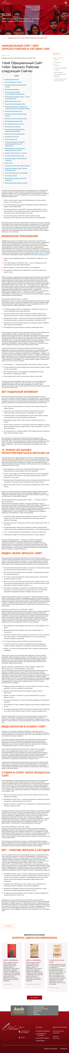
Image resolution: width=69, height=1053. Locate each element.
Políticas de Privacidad (50, 1048)
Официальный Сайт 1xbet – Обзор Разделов (17, 165)
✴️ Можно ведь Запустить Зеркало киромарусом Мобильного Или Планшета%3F (15, 143)
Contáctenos (63, 1048)
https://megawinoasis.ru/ (41, 254)
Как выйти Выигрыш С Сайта (13, 82)
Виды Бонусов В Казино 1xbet (13, 111)
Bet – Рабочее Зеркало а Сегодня (14, 124)
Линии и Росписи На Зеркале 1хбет (15, 104)
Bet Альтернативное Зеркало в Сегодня (16, 183)
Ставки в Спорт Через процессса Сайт (16, 118)
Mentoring (41, 1040)
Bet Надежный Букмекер (12, 89)
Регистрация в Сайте (11, 175)
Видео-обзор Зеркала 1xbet (13, 101)
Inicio (4, 38)
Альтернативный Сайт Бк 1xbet (13, 121)
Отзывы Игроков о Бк (11, 139)
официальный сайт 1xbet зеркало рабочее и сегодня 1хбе (27, 38)
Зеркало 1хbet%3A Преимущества (14, 134)
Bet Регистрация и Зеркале (12, 126)
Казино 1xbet (8, 163)
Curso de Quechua (43, 1031)
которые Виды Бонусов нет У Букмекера (16, 173)
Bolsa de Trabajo (43, 1038)
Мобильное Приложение (12, 79)
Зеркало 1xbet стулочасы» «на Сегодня (16, 153)
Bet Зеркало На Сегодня (12, 136)
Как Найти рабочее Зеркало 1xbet (14, 155)
